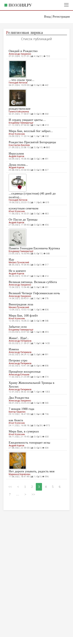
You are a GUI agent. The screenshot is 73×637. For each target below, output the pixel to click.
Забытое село (18, 326)
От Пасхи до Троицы (23, 219)
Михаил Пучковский (19, 262)
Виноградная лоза (21, 304)
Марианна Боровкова (19, 474)
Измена (14, 349)
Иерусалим (16, 153)
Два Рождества (19, 397)
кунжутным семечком (23, 208)
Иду (11, 259)
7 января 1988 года (21, 409)
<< (10, 486)
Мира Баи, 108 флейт (23, 315)
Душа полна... (18, 164)
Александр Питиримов (20, 341)
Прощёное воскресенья (24, 371)
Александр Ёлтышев (19, 374)
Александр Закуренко (20, 54)
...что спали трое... (21, 80)
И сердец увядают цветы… (27, 120)
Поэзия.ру (20, 5)
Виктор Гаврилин (17, 412)
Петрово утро (18, 360)
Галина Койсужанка (19, 111)
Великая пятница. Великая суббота (33, 282)
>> (33, 494)
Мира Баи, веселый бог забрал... (31, 131)
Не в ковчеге (17, 271)
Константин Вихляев (19, 145)
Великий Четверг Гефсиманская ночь (34, 293)
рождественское (19, 108)
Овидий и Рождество (23, 51)
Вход (47, 16)
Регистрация (61, 16)
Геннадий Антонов (18, 82)
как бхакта (16, 420)
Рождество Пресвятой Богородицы (32, 142)
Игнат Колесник (17, 134)
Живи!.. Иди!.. (19, 338)
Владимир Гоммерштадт (21, 123)
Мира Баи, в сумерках (24, 431)
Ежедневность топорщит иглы (29, 442)
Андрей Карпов (16, 156)
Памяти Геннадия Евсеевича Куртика (34, 248)
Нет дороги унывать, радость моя (31, 471)
